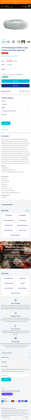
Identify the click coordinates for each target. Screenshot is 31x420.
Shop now (15, 265)
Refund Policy (4, 129)
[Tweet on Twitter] (26, 91)
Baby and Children (15, 235)
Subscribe (6, 379)
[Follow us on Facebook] (2, 391)
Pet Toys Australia (8, 283)
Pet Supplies (8, 215)
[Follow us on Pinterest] (11, 391)
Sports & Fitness (8, 230)
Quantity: (3, 69)
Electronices (22, 230)
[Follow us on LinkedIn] (19, 391)
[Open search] (22, 6)
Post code (3, 114)
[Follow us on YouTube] (13, 391)
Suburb (3, 107)
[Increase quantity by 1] (15, 69)
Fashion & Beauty (22, 288)
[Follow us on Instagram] (8, 391)
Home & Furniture (8, 288)
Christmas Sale (8, 225)
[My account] (25, 6)
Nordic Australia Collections (9, 56)
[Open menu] (2, 6)
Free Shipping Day (8, 278)
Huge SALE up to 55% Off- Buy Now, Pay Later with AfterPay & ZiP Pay (15, 2)
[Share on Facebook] (20, 91)
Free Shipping (22, 215)
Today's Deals (22, 220)
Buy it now (15, 85)
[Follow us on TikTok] (16, 391)
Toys (25, 257)
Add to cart (15, 81)
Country (3, 101)
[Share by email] (29, 91)
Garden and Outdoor (8, 220)
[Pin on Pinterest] (23, 91)
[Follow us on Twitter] (5, 391)
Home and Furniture (22, 225)
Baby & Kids (23, 278)
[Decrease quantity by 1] (8, 69)
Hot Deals (27, 210)
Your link (22, 283)
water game (22, 259)
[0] (28, 6)
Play (11, 259)
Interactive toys (6, 259)
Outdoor (15, 259)
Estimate (6, 123)
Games (22, 257)
